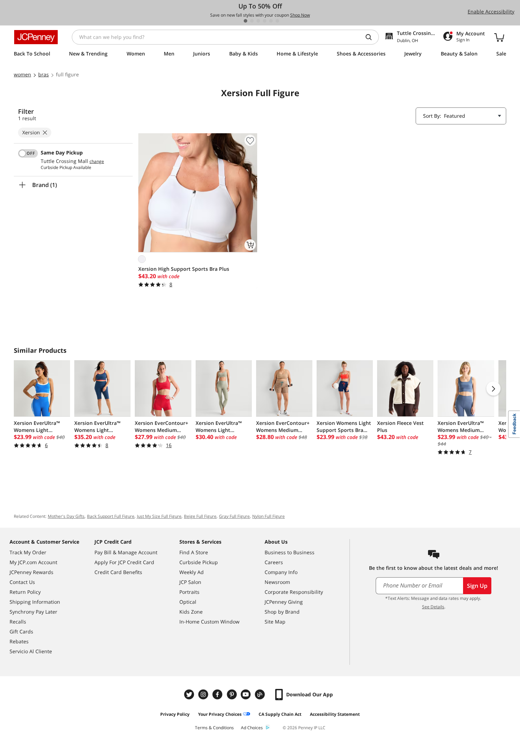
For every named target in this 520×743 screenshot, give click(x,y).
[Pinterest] (232, 694)
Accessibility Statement (335, 714)
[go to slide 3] (258, 21)
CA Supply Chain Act (280, 714)
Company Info (281, 572)
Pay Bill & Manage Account (125, 552)
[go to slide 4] (264, 21)
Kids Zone (191, 611)
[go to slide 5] (271, 21)
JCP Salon (190, 582)
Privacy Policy (175, 714)
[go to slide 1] (245, 21)
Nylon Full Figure (268, 516)
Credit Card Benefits (118, 572)
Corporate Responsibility (294, 592)
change (96, 161)
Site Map (275, 621)
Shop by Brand (282, 611)
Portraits (189, 592)
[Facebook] (218, 694)
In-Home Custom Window (209, 621)
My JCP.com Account (33, 562)
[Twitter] (190, 694)
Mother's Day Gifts (66, 516)
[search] (371, 37)
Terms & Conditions (214, 728)
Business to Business (289, 552)
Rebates (19, 641)
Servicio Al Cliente (31, 651)
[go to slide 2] (252, 21)
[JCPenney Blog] (261, 694)
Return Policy (25, 592)
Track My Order (28, 552)
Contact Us (22, 582)
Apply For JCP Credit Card (124, 562)
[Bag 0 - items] (499, 37)
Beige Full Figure (200, 516)
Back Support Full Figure (110, 516)
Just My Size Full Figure (159, 516)
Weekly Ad (191, 572)
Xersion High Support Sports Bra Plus (183, 268)
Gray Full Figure (234, 516)
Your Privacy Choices (220, 714)
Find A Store (193, 552)
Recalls (18, 621)
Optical (187, 601)
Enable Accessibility (491, 11)
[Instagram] (204, 694)
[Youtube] (246, 694)
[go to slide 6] (277, 21)
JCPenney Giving (284, 601)
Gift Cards (21, 631)
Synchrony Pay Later (33, 611)
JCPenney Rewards (31, 572)
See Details (433, 607)
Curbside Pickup (198, 562)
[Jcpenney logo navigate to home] (36, 37)
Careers (274, 562)
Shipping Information (35, 601)
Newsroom (277, 582)
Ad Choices (252, 728)
